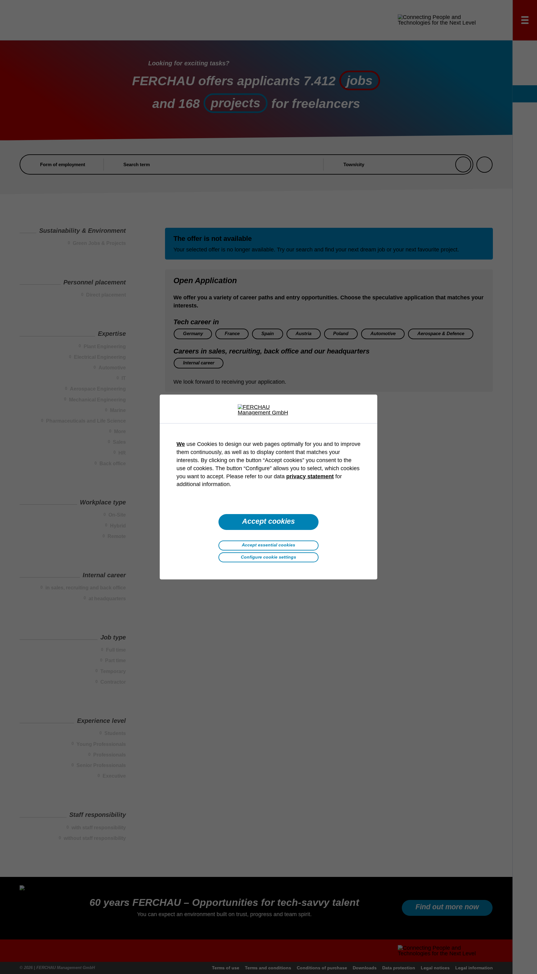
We (181, 444)
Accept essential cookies (268, 544)
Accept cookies (268, 521)
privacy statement (310, 476)
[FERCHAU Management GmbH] (268, 409)
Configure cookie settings (268, 557)
